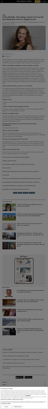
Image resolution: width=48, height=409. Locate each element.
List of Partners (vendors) (5, 403)
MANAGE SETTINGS (17, 406)
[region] (24, 398)
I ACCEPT (6, 406)
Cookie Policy (28, 395)
